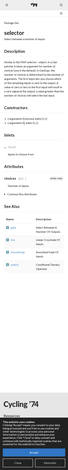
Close (17, 462)
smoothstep (18, 252)
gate (13, 227)
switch (14, 264)
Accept (34, 452)
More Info (50, 462)
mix (13, 239)
